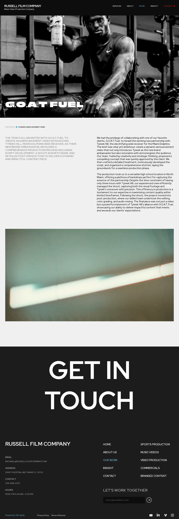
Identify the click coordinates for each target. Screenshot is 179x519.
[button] (117, 6)
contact (168, 6)
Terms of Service (58, 515)
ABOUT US (110, 452)
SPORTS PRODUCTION (155, 444)
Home (107, 444)
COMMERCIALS (150, 468)
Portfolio (10, 127)
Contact (109, 475)
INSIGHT (154, 6)
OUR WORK (110, 460)
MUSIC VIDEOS (150, 452)
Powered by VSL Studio (15, 515)
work (142, 6)
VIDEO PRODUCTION (154, 460)
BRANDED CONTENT (154, 476)
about (130, 6)
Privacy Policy (43, 515)
